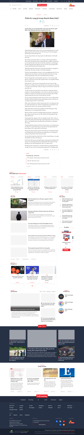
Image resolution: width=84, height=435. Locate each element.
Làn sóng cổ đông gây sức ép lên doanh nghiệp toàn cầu (40, 223)
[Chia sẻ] (58, 25)
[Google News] (74, 1)
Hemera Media (26, 431)
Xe (40, 1)
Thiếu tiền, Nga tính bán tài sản (33, 160)
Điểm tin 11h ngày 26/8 (69, 303)
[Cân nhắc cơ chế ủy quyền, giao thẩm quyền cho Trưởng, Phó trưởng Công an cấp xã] (42, 338)
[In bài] (25, 25)
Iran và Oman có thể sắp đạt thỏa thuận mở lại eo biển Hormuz (67, 188)
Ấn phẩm (66, 227)
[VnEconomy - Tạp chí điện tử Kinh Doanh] (42, 396)
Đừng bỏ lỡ (14, 264)
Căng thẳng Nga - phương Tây (32, 155)
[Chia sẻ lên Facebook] (50, 25)
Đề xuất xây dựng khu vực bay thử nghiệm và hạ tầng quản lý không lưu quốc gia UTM (66, 342)
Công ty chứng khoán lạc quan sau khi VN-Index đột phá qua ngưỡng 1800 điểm (17, 188)
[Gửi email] (54, 25)
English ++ (56, 1)
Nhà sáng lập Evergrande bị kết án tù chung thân (39, 248)
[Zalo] (67, 1)
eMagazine (53, 291)
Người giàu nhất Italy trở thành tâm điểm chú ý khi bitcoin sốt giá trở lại (41, 212)
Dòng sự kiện (42, 366)
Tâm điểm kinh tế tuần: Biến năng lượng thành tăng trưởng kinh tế (48, 305)
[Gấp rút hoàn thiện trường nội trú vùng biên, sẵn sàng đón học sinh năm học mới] (66, 351)
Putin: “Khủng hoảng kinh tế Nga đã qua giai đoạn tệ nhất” (38, 163)
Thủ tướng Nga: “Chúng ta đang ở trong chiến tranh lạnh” (38, 157)
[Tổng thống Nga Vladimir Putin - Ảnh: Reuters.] (42, 32)
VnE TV (43, 1)
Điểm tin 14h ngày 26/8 (69, 296)
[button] (42, 286)
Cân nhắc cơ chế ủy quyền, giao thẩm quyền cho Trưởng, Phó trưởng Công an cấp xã (40, 349)
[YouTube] (69, 1)
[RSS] (64, 425)
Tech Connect (49, 1)
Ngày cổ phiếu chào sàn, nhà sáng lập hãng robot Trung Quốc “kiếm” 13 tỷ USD (32, 278)
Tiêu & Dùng (35, 1)
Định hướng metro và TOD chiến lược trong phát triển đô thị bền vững (16, 380)
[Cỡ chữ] (27, 25)
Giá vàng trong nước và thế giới (50, 379)
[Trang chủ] (10, 9)
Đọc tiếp (13, 196)
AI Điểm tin (66, 291)
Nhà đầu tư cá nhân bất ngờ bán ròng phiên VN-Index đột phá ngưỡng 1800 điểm (34, 188)
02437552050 (36, 422)
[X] (64, 1)
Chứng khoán (28, 1)
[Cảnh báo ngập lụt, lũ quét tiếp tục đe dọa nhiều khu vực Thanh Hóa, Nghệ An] (17, 351)
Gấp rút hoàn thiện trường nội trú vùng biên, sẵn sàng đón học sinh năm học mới (66, 359)
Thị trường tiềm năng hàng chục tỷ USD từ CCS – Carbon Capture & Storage (17, 342)
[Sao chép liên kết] (56, 25)
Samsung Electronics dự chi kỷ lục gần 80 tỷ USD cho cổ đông (41, 235)
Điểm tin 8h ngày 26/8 (68, 310)
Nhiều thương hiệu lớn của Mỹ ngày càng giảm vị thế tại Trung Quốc (40, 200)
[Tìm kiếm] (13, 5)
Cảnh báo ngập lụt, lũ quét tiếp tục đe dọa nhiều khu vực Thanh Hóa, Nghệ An (16, 359)
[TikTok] (71, 1)
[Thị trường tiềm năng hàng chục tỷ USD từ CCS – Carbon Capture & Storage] (17, 335)
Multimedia (14, 291)
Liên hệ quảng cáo (42, 424)
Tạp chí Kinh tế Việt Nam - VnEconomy (68, 431)
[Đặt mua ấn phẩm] (72, 4)
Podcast (44, 291)
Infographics (49, 291)
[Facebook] (62, 1)
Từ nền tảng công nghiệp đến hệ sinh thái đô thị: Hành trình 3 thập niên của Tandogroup (48, 320)
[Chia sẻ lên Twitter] (52, 25)
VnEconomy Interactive (66, 378)
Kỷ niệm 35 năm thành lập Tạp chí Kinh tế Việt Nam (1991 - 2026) (33, 380)
